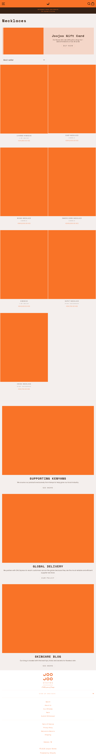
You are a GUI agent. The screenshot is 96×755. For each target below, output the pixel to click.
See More (48, 488)
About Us (48, 705)
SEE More (48, 666)
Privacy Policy (48, 728)
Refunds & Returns (48, 731)
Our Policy (48, 578)
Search (48, 702)
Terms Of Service (48, 724)
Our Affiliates (48, 709)
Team (48, 712)
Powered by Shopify (48, 753)
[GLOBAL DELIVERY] (48, 528)
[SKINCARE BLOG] (48, 618)
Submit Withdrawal (48, 716)
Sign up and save (47, 693)
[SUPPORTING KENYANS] (48, 440)
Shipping (48, 735)
